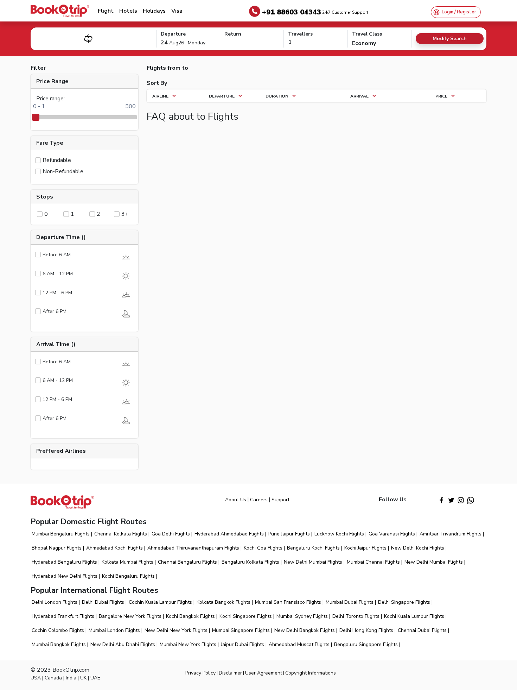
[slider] (35, 117)
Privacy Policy (200, 673)
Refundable (57, 160)
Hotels (128, 11)
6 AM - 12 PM (58, 273)
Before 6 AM (57, 254)
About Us (235, 499)
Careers (259, 499)
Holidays (154, 11)
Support (280, 499)
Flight (106, 11)
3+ (124, 214)
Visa (177, 11)
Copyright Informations (310, 673)
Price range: (50, 98)
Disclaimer (230, 673)
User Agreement (263, 673)
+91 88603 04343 (315, 12)
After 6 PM (54, 311)
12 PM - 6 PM (57, 292)
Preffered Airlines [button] (61, 451)
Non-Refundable (63, 171)
